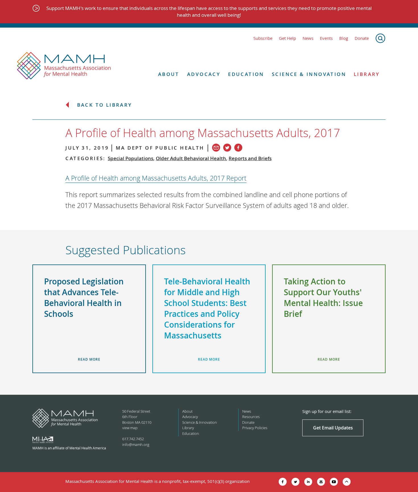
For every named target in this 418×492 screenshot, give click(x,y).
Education (246, 74)
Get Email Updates (333, 428)
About (168, 74)
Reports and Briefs (250, 158)
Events (326, 38)
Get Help (287, 38)
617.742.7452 (133, 438)
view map (130, 427)
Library (367, 74)
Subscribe (262, 38)
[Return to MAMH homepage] (64, 66)
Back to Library (104, 105)
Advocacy (203, 74)
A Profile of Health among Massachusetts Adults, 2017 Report (156, 178)
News (308, 38)
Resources (251, 416)
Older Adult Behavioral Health (191, 158)
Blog (343, 38)
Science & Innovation (309, 74)
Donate (362, 38)
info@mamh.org (135, 444)
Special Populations (130, 158)
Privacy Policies (254, 427)
